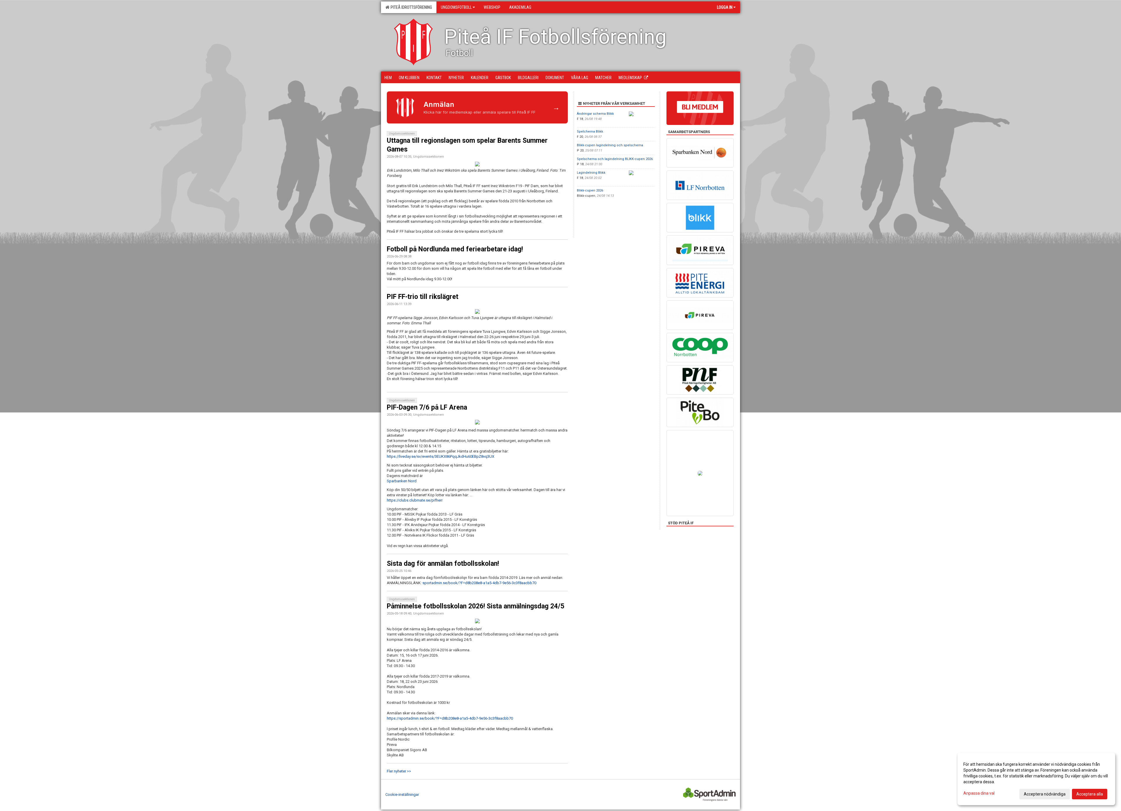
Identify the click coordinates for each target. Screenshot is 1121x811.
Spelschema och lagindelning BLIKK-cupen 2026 (615, 159)
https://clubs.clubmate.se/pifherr (415, 500)
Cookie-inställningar (402, 794)
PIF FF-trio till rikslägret (422, 297)
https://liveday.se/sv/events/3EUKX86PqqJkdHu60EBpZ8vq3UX (440, 456)
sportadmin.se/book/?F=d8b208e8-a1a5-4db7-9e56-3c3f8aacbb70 (479, 583)
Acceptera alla (1089, 794)
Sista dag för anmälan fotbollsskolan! (443, 564)
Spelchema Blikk (590, 131)
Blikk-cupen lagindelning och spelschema (610, 145)
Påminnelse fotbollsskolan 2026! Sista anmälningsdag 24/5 (475, 606)
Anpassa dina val (979, 793)
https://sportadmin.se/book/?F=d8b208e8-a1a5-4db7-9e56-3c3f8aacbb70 (450, 718)
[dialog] (1036, 779)
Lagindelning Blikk (591, 173)
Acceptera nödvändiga (1045, 794)
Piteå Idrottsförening (410, 7)
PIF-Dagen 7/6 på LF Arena (427, 407)
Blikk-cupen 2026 (590, 190)
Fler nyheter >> (399, 771)
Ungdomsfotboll (456, 7)
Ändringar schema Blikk (595, 114)
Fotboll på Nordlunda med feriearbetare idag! (455, 249)
